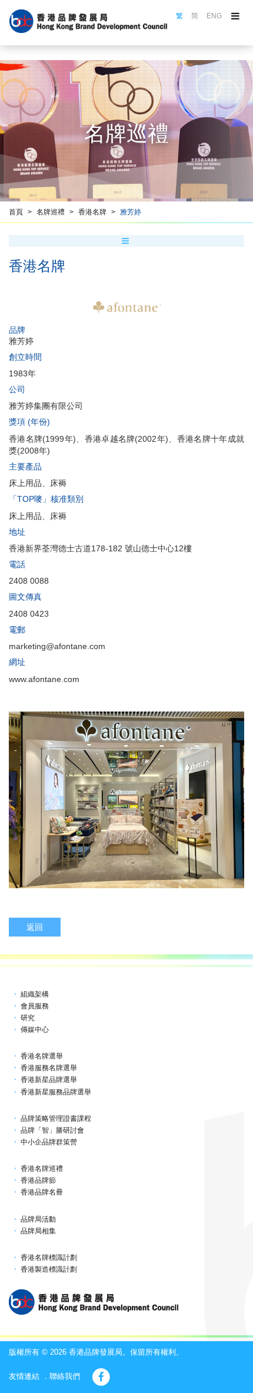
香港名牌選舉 (42, 1056)
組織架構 (35, 994)
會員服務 (35, 1006)
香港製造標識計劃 (49, 1269)
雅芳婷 (130, 212)
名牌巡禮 (50, 212)
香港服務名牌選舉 (49, 1068)
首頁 (16, 212)
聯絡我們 (64, 1376)
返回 (34, 927)
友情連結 (24, 1376)
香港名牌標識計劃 (49, 1257)
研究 (28, 1018)
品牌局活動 (38, 1219)
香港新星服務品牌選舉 (56, 1092)
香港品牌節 (38, 1180)
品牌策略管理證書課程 (56, 1118)
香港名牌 (92, 212)
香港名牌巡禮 (42, 1168)
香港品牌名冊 (42, 1192)
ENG (214, 16)
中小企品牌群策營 (49, 1142)
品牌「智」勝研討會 (52, 1130)
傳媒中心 (35, 1029)
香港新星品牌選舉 (49, 1080)
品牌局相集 (38, 1231)
